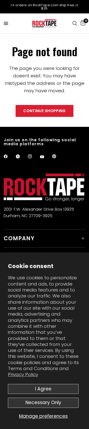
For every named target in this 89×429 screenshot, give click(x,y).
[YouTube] (45, 156)
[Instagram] (33, 156)
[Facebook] (9, 156)
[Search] (75, 23)
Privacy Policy (23, 374)
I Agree (43, 388)
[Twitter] (21, 156)
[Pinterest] (57, 156)
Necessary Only (43, 402)
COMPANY (19, 238)
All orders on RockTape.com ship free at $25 (44, 7)
